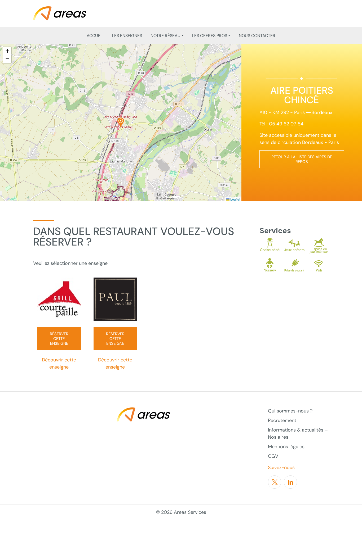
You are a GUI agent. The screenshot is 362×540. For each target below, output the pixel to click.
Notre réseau (165, 35)
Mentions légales (286, 446)
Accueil (95, 35)
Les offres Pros (209, 35)
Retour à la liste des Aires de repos (301, 159)
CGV (273, 456)
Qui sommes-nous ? (290, 411)
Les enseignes (127, 35)
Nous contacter (257, 35)
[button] (120, 122)
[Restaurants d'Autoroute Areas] (59, 13)
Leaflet (234, 199)
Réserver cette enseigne (59, 338)
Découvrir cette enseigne (59, 363)
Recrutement (282, 420)
